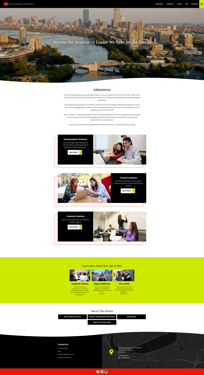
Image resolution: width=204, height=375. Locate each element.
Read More (73, 152)
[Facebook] (106, 371)
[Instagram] (98, 371)
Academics (170, 4)
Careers (179, 4)
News (59, 351)
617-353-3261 (124, 356)
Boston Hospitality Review (65, 354)
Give (186, 4)
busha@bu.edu (124, 358)
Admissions (159, 4)
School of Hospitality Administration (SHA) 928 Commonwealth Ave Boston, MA (129, 350)
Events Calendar (62, 348)
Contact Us (63, 344)
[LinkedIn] (102, 371)
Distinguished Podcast (64, 357)
